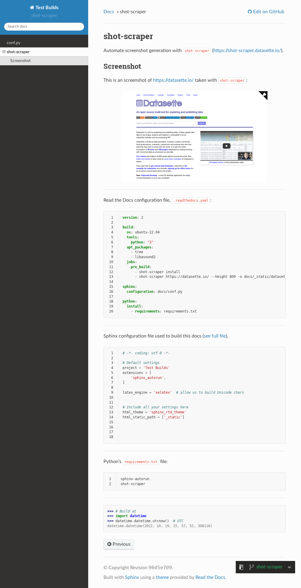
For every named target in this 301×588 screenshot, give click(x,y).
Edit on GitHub (268, 11)
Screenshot (20, 61)
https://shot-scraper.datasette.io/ (247, 50)
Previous (121, 544)
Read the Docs (210, 577)
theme (162, 577)
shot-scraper (18, 52)
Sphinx (132, 577)
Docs (108, 11)
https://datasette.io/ (173, 80)
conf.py (13, 43)
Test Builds (46, 7)
